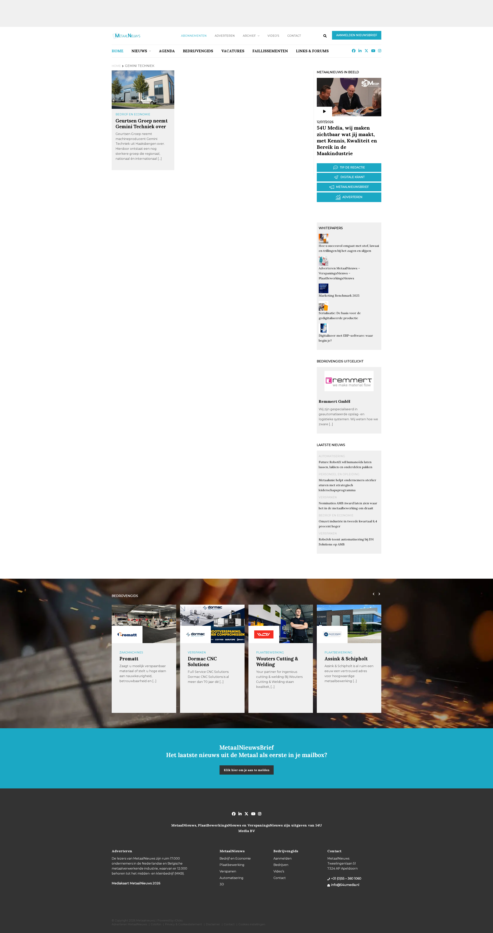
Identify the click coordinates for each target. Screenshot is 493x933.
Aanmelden (282, 858)
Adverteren (225, 35)
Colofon (156, 924)
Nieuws (139, 51)
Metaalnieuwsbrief (352, 187)
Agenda (167, 51)
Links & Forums (312, 51)
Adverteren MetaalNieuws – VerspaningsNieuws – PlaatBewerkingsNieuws (339, 273)
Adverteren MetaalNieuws (129, 924)
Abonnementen (194, 35)
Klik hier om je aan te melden (246, 770)
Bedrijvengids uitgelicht (340, 361)
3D (222, 884)
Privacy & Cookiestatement (183, 924)
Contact (294, 35)
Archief (249, 35)
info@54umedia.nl (345, 885)
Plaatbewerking (201, 652)
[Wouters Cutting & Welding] (195, 634)
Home (117, 51)
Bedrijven (280, 865)
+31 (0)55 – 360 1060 (346, 878)
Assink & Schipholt (277, 659)
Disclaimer (213, 924)
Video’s (273, 35)
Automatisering (332, 456)
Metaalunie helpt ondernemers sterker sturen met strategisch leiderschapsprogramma (347, 485)
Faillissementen (270, 51)
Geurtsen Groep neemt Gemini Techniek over (142, 124)
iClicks (178, 920)
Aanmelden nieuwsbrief (356, 35)
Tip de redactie (352, 167)
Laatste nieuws (331, 445)
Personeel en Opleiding (339, 474)
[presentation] (373, 594)
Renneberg (336, 659)
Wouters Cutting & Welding (209, 661)
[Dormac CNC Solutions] (127, 634)
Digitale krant (352, 177)
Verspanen (328, 497)
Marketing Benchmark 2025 (339, 295)
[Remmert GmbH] (349, 397)
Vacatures (232, 51)
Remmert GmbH (334, 401)
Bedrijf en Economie (133, 114)
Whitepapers (331, 228)
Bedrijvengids (198, 51)
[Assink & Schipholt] (263, 634)
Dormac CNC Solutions (133, 661)
